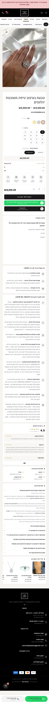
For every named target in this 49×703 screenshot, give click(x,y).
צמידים (32, 19)
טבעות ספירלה (16, 24)
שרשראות (44, 19)
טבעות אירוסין (18, 19)
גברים (10, 19)
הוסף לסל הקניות (24, 197)
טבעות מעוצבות (27, 24)
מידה (26, 128)
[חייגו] (3, 12)
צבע (28, 118)
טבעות (26, 19)
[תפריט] (46, 12)
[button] (24, 490)
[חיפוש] (41, 12)
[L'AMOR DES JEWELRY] (24, 12)
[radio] (43, 122)
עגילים (38, 19)
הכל (46, 24)
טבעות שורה (38, 24)
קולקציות (3, 19)
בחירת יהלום (34, 148)
